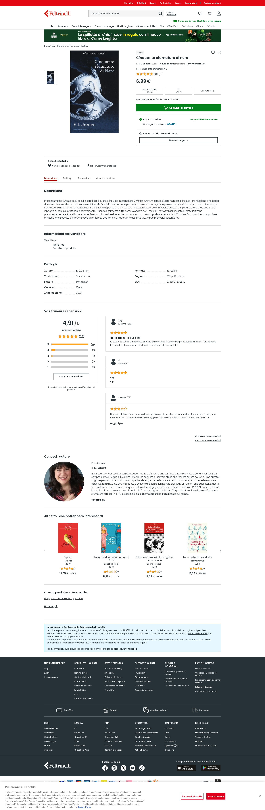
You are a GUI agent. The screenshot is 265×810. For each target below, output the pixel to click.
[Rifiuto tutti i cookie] (260, 795)
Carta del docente (83, 685)
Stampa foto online (83, 698)
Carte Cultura (80, 681)
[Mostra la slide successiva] (220, 550)
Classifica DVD (111, 737)
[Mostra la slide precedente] (45, 550)
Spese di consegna (144, 690)
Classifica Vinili (81, 750)
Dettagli (67, 178)
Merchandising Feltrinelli (206, 732)
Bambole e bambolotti (145, 745)
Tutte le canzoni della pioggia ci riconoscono (154, 559)
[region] (132, 796)
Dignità (68, 557)
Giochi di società (143, 741)
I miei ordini (140, 673)
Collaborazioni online (115, 685)
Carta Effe (79, 668)
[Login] (218, 13)
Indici (77, 694)
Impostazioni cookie (192, 796)
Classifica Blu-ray (113, 741)
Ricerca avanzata (171, 13)
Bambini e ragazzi (113, 750)
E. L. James (144, 63)
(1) (93, 356)
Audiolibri (48, 750)
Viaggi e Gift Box (203, 737)
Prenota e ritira (81, 673)
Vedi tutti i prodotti (64, 248)
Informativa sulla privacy (177, 685)
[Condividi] (219, 52)
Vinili (76, 741)
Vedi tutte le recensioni (208, 440)
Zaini (167, 737)
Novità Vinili (79, 745)
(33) (81, 336)
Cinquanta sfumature (152, 69)
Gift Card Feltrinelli (82, 677)
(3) (93, 350)
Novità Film (110, 732)
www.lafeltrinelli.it (197, 633)
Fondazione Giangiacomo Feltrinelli (207, 681)
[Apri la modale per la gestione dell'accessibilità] (218, 782)
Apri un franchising (113, 668)
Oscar (79, 287)
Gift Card (141, 3)
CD (75, 728)
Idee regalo (200, 728)
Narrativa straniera (61, 598)
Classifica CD (80, 737)
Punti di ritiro (165, 3)
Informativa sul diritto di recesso (176, 680)
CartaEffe (128, 3)
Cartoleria (169, 728)
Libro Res (150, 99)
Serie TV (108, 745)
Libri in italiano (51, 728)
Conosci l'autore (105, 178)
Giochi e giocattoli (143, 728)
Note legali (51, 606)
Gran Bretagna (108, 166)
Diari (167, 732)
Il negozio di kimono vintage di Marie (111, 559)
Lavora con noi (51, 677)
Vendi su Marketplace (115, 681)
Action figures (141, 750)
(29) (93, 344)
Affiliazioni (109, 673)
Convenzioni (191, 3)
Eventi (178, 3)
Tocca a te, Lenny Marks (197, 557)
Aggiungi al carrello (180, 107)
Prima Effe (109, 690)
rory (120, 320)
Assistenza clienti (212, 3)
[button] (160, 13)
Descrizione (50, 178)
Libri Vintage (50, 741)
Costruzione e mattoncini (146, 732)
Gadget (199, 741)
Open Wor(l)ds (172, 745)
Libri (46, 598)
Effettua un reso (142, 677)
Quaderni (169, 750)
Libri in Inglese (50, 737)
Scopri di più (98, 499)
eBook (47, 745)
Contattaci (140, 685)
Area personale (142, 668)
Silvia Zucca (167, 63)
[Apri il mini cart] (209, 13)
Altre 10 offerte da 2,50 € (168, 99)
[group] (176, 21)
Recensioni (84, 178)
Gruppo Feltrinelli (203, 668)
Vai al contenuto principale (57, 3)
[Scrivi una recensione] (161, 74)
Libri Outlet (49, 732)
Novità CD (79, 732)
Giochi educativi (142, 737)
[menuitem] (52, 26)
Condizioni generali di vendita (175, 673)
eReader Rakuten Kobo (205, 745)
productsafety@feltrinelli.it (122, 648)
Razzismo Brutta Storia (206, 691)
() (156, 74)
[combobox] (126, 13)
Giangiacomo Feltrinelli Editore (206, 674)
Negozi (153, 3)
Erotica (79, 598)
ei (118, 360)
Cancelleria (170, 741)
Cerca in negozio (178, 140)
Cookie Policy (84, 806)
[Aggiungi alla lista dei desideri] (213, 52)
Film (106, 728)
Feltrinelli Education (204, 687)
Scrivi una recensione (71, 376)
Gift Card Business (113, 677)
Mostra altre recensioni (208, 436)
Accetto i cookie (216, 796)
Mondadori (194, 63)
